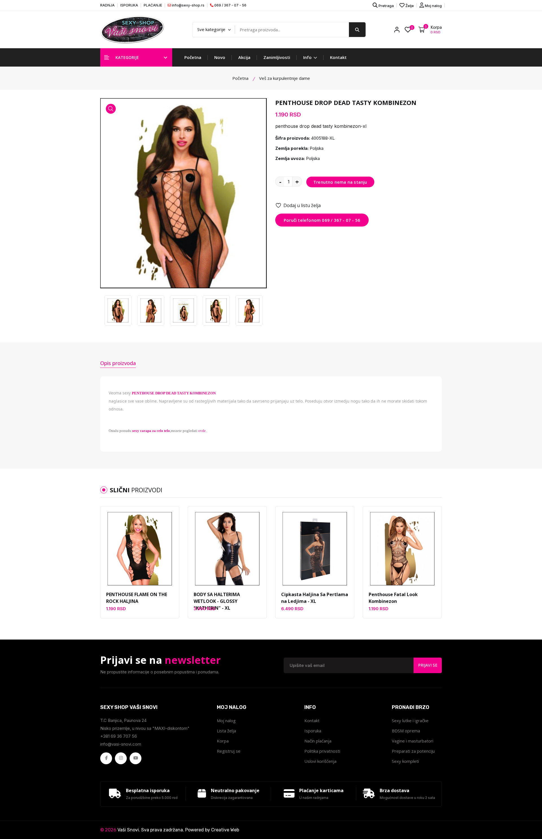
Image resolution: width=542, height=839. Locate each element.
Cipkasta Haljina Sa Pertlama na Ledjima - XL (314, 597)
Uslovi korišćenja (320, 761)
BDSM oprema (406, 730)
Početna (192, 57)
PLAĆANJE (153, 5)
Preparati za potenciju (413, 751)
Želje (409, 5)
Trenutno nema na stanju (340, 182)
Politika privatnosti (322, 751)
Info (308, 57)
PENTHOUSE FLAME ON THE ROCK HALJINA (136, 597)
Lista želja (226, 730)
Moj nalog (433, 5)
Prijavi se (427, 665)
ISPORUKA (129, 5)
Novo (219, 57)
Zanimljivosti (276, 57)
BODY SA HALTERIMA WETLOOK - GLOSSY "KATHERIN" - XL (217, 601)
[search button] (357, 29)
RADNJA (107, 5)
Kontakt (338, 57)
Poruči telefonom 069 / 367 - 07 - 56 (322, 220)
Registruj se (229, 751)
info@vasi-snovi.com (120, 744)
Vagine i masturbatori (412, 741)
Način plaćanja (317, 741)
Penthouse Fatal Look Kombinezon (393, 597)
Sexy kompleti (405, 761)
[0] (408, 29)
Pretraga (386, 5)
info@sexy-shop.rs (187, 5)
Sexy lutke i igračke (410, 720)
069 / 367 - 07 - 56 (229, 5)
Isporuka (312, 730)
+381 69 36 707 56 (118, 736)
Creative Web (225, 830)
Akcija (244, 57)
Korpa (223, 741)
